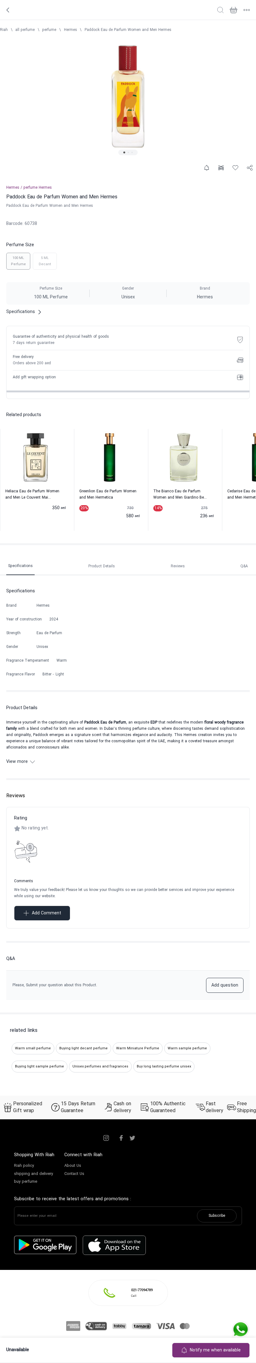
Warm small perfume (33, 1048)
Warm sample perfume (187, 1048)
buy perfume (25, 1182)
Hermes (70, 29)
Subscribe (217, 1215)
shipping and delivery (33, 1174)
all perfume (25, 29)
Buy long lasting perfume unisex (164, 1066)
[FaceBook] (121, 1138)
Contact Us (74, 1174)
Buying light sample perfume (39, 1066)
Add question (224, 985)
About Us (72, 1166)
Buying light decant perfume (83, 1048)
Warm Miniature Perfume (137, 1048)
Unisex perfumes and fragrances (100, 1066)
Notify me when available (215, 1350)
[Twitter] (132, 1138)
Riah (4, 29)
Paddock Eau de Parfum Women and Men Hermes (128, 29)
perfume (49, 29)
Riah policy (24, 1166)
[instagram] (106, 1138)
